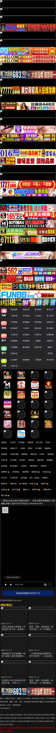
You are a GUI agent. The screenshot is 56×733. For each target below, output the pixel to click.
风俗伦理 (50, 360)
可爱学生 (38, 334)
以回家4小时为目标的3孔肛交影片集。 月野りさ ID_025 (14, 683)
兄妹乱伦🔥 (5, 489)
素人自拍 (50, 315)
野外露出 (50, 328)
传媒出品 (14, 353)
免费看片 (45, 478)
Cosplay (38, 315)
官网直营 (30, 442)
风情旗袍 (14, 341)
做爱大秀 (4, 483)
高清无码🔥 (36, 489)
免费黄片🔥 (35, 472)
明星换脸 (26, 341)
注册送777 (14, 448)
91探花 (26, 328)
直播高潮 (24, 454)
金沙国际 (24, 478)
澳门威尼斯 (23, 483)
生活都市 (14, 360)
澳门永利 (39, 442)
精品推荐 (14, 309)
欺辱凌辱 (14, 328)
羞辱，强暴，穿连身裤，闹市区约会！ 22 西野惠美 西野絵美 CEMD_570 (41, 683)
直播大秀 (13, 483)
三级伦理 (14, 315)
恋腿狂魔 (50, 334)
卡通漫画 (14, 347)
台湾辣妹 (14, 322)
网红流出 (38, 328)
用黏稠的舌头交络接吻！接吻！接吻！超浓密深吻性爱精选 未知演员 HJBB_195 (13, 656)
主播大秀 (4, 460)
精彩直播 (33, 454)
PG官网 (12, 442)
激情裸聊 (25, 472)
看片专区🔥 (16, 489)
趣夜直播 (40, 460)
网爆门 (50, 347)
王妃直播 (13, 460)
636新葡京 (16, 472)
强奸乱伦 (26, 309)
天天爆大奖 (14, 478)
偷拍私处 (31, 460)
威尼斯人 (4, 442)
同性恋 (50, 353)
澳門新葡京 (34, 466)
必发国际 (4, 466)
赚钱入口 (26, 489)
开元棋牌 (21, 442)
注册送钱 (4, 448)
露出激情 (26, 347)
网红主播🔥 (5, 495)
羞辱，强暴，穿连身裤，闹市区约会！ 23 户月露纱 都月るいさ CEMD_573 (41, 629)
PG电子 (48, 442)
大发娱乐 (24, 466)
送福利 (22, 448)
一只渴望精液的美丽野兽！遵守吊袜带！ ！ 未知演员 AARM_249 (41, 656)
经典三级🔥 (34, 483)
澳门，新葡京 (34, 478)
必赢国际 (47, 448)
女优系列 (26, 334)
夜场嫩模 (49, 460)
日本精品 (26, 315)
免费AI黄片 (47, 489)
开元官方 (4, 478)
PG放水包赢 (14, 454)
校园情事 (26, 360)
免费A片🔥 (45, 483)
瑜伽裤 (38, 341)
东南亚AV (50, 322)
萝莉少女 (50, 309)
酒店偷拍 (50, 454)
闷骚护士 (50, 341)
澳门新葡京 (14, 466)
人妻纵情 (38, 360)
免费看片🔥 (5, 472)
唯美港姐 (38, 322)
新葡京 (30, 448)
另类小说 (14, 366)
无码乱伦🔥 (46, 472)
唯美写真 (38, 347)
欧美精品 (38, 309)
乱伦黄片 (22, 460)
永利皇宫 (44, 466)
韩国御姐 (26, 322)
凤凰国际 (4, 454)
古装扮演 (14, 334)
